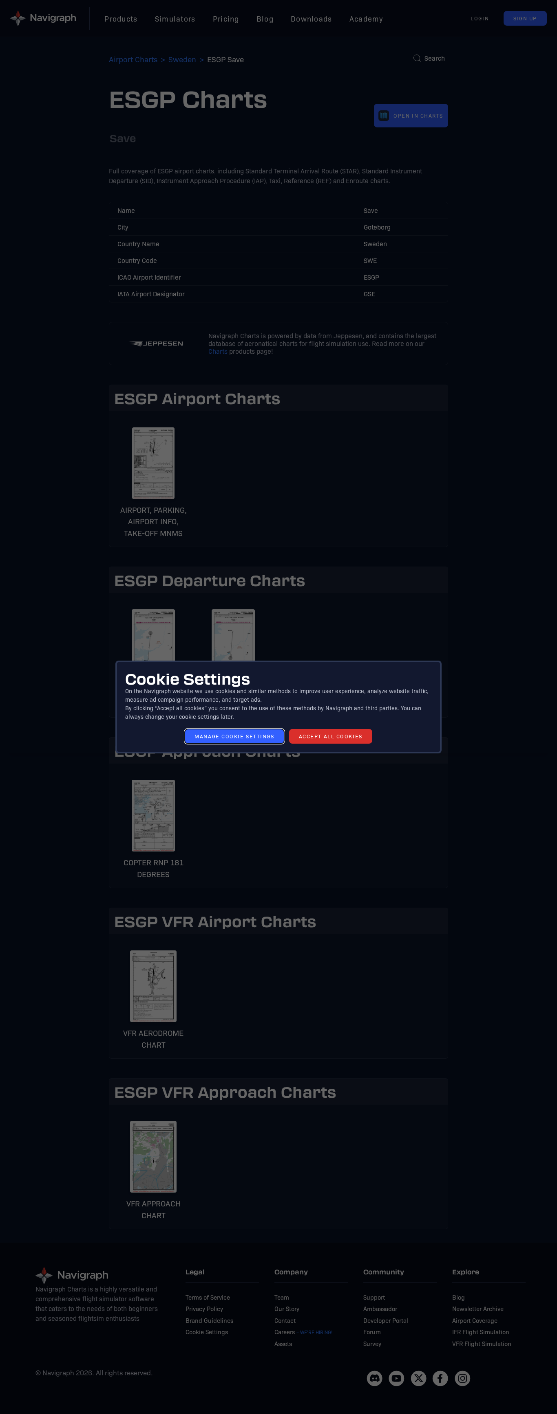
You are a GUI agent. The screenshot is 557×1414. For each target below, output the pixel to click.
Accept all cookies (330, 736)
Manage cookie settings (234, 736)
